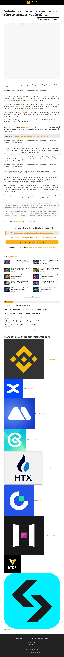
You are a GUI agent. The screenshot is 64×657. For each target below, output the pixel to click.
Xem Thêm (32, 296)
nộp (22, 112)
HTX (32, 237)
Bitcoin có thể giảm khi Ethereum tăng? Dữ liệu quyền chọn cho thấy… (50, 275)
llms (35, 642)
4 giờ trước (7, 322)
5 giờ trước (7, 326)
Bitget (43, 237)
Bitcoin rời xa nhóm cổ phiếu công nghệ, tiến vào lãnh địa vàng (21, 275)
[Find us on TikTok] (37, 653)
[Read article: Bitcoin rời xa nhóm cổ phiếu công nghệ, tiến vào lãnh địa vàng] (7, 276)
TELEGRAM (41, 247)
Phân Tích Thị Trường (25, 638)
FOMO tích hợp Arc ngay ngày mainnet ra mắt (17, 305)
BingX (17, 237)
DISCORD (52, 247)
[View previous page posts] (31, 330)
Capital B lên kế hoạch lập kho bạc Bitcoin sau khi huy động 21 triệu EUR (20, 261)
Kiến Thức (34, 638)
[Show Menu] (4, 2)
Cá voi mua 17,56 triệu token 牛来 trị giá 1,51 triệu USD (20, 317)
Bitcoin (27, 100)
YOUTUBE (34, 247)
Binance (22, 237)
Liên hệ (46, 638)
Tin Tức (17, 638)
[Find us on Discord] (39, 653)
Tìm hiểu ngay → (52, 359)
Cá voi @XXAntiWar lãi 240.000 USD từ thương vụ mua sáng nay (23, 313)
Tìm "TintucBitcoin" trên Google (49, 19)
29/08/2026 (13, 271)
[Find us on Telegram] (31, 653)
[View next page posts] (33, 330)
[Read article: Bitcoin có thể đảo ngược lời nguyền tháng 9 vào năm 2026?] (7, 283)
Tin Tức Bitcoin (11, 19)
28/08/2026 (42, 284)
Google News (31, 642)
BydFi (54, 237)
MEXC (28, 237)
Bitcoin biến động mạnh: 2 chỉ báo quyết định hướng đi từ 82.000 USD (21, 269)
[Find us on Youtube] (33, 653)
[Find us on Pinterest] (29, 653)
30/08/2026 (13, 263)
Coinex (37, 237)
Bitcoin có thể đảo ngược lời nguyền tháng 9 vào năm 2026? (19, 282)
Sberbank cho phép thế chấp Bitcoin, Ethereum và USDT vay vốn (23, 325)
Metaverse (18, 106)
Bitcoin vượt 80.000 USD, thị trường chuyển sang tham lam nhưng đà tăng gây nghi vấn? (49, 262)
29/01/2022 (19, 19)
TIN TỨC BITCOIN (18, 247)
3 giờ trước (7, 318)
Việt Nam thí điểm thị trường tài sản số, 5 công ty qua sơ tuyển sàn (23, 321)
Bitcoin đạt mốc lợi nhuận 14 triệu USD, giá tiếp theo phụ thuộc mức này (49, 269)
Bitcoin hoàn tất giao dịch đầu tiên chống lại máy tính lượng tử (48, 282)
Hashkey (49, 237)
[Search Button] (59, 2)
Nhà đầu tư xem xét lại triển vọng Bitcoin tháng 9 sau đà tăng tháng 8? (21, 288)
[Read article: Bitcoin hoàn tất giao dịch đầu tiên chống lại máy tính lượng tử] (36, 283)
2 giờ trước (7, 314)
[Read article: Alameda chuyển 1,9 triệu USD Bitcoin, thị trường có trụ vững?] (36, 289)
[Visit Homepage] (32, 2)
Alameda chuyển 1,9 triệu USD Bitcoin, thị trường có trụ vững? (49, 288)
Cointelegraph (27, 127)
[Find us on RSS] (35, 653)
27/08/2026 (42, 291)
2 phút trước (8, 307)
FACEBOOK (29, 247)
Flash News (40, 638)
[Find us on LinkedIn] (27, 653)
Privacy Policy (32, 644)
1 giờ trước (7, 310)
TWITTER (46, 247)
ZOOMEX (11, 237)
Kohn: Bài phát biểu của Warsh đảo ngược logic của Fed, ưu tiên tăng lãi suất (26, 309)
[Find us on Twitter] (25, 653)
